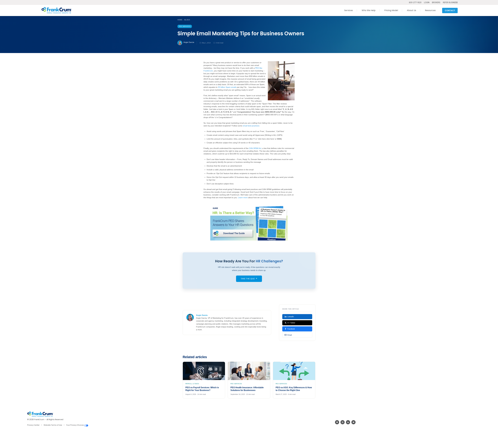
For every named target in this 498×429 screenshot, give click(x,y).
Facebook (291, 329)
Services (348, 10)
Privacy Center (33, 425)
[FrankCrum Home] (56, 10)
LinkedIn (290, 317)
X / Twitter (291, 323)
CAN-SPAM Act (255, 148)
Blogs (187, 20)
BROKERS (436, 2)
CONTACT (450, 10)
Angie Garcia (188, 42)
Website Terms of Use (53, 425)
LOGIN (426, 2)
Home (179, 20)
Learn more (243, 197)
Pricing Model (391, 10)
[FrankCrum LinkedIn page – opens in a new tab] (348, 422)
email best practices (251, 126)
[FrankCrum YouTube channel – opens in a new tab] (353, 422)
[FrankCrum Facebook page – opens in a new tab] (337, 422)
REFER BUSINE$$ (450, 2)
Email (289, 335)
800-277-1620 (415, 2)
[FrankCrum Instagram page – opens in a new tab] (342, 422)
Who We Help (368, 10)
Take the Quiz (248, 279)
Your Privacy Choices (75, 425)
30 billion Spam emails (227, 87)
